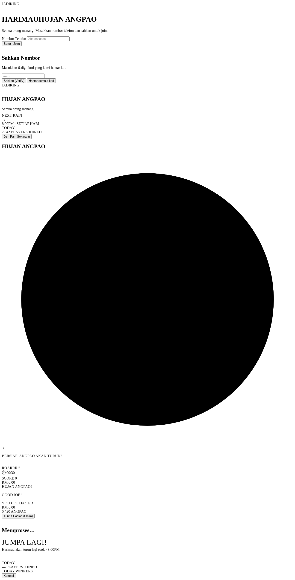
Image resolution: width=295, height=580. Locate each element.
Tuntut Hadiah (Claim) (18, 516)
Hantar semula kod (41, 81)
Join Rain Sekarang (17, 136)
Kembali (9, 575)
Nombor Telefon (14, 39)
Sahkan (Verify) (14, 81)
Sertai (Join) (12, 43)
